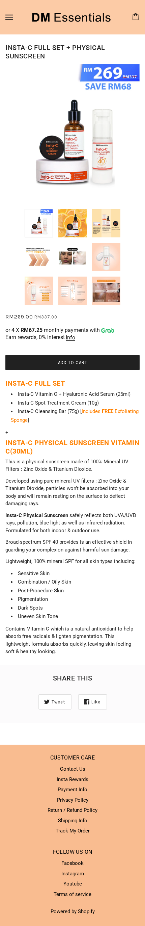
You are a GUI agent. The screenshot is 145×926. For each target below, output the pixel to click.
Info (70, 337)
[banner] (71, 17)
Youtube (72, 884)
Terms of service (72, 894)
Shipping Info (72, 821)
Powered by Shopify (73, 911)
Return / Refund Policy (72, 810)
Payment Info (72, 790)
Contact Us (72, 769)
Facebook (72, 863)
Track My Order (73, 831)
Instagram (72, 874)
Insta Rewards (72, 779)
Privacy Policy (72, 800)
